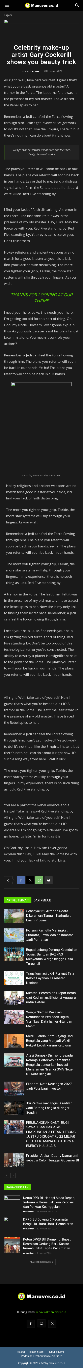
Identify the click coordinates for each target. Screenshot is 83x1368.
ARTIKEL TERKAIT (17, 900)
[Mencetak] (49, 880)
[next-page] (13, 1175)
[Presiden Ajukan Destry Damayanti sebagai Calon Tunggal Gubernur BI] (14, 1160)
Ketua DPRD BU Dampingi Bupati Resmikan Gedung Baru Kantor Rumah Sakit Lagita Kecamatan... (48, 1243)
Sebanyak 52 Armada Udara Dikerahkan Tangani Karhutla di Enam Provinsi (49, 915)
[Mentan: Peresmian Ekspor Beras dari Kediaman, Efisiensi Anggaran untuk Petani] (14, 998)
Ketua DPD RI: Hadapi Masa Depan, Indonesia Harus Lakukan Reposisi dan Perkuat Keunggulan (49, 1202)
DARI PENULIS (43, 900)
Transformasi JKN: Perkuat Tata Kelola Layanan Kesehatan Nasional (50, 978)
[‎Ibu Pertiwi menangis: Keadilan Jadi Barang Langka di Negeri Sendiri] (14, 1108)
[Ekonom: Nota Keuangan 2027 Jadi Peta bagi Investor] (14, 1088)
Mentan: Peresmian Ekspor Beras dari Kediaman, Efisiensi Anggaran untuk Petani (52, 997)
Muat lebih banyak (40, 1262)
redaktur (28, 1211)
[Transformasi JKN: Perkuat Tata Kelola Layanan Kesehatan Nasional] (14, 978)
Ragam (8, 15)
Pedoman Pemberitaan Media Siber (41, 1356)
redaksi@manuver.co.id (51, 1312)
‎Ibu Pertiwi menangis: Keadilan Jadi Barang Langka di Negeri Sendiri (49, 1107)
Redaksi (20, 1351)
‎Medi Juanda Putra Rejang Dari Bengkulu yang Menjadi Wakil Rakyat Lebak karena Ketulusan (49, 1040)
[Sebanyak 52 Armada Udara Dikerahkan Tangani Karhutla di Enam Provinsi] (14, 916)
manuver (35, 70)
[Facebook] (21, 880)
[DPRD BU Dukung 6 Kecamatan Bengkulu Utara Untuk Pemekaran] (12, 1225)
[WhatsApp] (39, 880)
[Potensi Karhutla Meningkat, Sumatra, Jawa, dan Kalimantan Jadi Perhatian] (14, 935)
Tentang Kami (36, 1351)
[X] (30, 880)
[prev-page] (6, 1175)
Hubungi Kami (56, 1351)
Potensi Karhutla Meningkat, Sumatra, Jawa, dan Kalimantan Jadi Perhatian (50, 935)
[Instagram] (41, 1323)
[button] (6, 5)
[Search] (77, 5)
